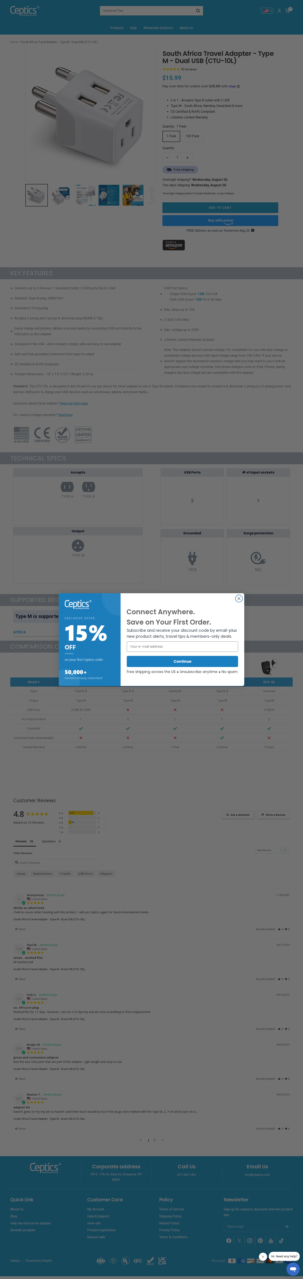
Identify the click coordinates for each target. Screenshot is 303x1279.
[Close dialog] (239, 598)
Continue (182, 661)
